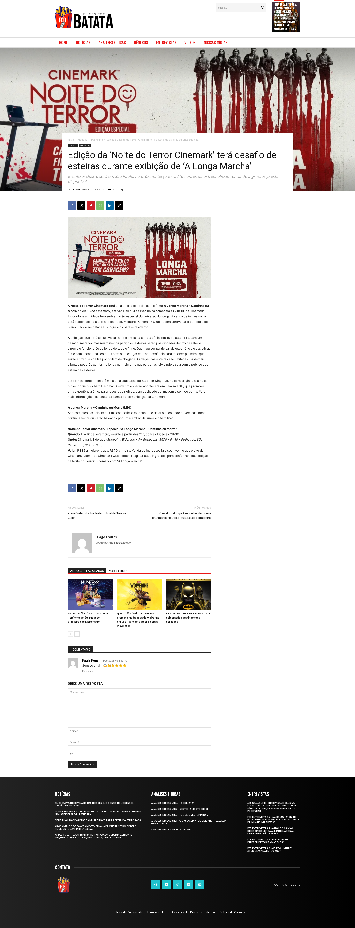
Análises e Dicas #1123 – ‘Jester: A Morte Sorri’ (179, 809)
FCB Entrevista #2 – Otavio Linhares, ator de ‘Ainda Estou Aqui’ (270, 849)
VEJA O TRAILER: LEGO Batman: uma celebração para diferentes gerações (188, 617)
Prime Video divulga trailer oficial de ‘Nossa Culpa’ (97, 516)
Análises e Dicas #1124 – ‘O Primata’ (172, 803)
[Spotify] (188, 884)
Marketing (97, 139)
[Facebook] (72, 205)
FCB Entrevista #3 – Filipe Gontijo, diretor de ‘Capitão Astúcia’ (268, 841)
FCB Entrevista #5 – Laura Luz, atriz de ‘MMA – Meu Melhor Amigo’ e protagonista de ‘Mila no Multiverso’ (273, 820)
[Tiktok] (177, 884)
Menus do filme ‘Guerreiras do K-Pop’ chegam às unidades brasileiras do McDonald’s (88, 617)
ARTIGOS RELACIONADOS (87, 570)
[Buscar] (262, 7)
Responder (88, 671)
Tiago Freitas (81, 189)
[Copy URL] (119, 205)
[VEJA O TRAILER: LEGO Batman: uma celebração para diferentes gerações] (188, 594)
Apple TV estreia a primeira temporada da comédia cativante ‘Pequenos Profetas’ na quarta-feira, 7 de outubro (93, 836)
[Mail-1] (199, 884)
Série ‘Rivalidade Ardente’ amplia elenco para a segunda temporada (98, 820)
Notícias (82, 139)
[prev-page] (70, 634)
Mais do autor (118, 570)
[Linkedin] (110, 205)
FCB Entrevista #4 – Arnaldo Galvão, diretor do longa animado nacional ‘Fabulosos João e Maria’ (270, 831)
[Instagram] (155, 884)
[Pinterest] (91, 205)
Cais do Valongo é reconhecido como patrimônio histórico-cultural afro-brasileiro (181, 516)
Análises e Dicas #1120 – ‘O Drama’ (171, 829)
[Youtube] (166, 884)
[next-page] (77, 634)
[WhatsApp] (100, 205)
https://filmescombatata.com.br (113, 542)
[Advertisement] (192, 22)
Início (71, 139)
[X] (81, 205)
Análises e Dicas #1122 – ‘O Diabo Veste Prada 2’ (180, 815)
